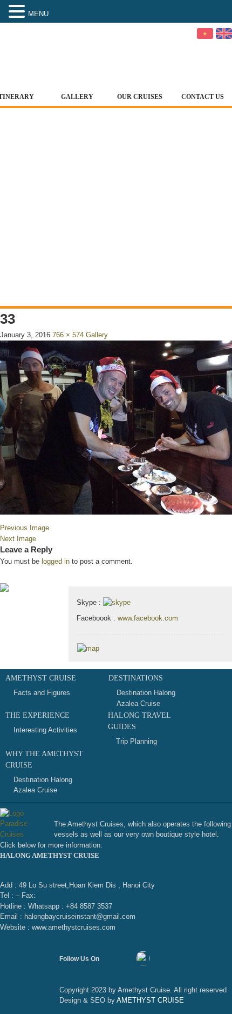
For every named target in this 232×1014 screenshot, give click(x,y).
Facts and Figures (41, 693)
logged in (56, 561)
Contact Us (202, 97)
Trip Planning (136, 741)
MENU (38, 14)
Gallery (77, 97)
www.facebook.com (148, 618)
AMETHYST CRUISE (149, 1000)
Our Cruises (139, 97)
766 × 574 (68, 335)
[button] (18, 12)
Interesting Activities (45, 730)
